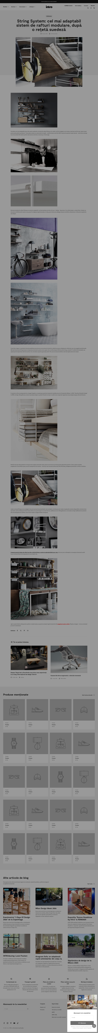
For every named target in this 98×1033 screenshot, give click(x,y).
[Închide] (94, 997)
